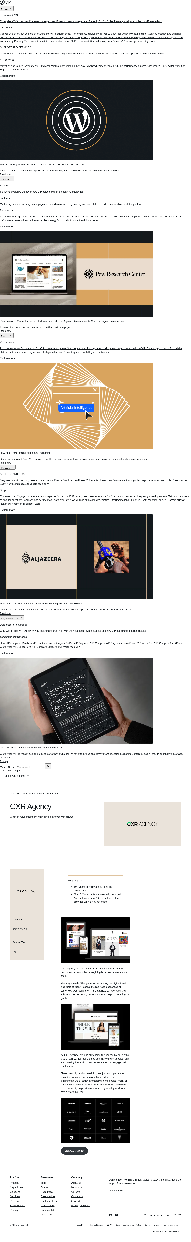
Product (14, 1182)
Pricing (4, 761)
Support (75, 1201)
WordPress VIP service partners (40, 793)
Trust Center (47, 1205)
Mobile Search (8, 767)
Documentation (49, 1210)
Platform (5, 9)
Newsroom (77, 1187)
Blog (43, 1182)
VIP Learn (46, 1214)
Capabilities (16, 1187)
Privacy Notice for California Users (167, 1231)
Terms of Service (96, 1225)
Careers (75, 1192)
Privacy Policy (80, 1225)
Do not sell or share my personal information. (163, 1225)
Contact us (77, 1196)
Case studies (48, 1196)
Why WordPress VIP (10, 618)
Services (15, 1196)
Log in (17, 770)
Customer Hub (49, 1201)
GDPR (109, 1225)
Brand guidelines (80, 1205)
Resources (6, 468)
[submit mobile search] (48, 766)
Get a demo (7, 770)
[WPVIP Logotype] (95, 3)
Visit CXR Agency (74, 1150)
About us (76, 1182)
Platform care (17, 1205)
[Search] (2, 775)
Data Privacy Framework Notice (128, 1225)
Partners (5, 336)
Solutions (5, 179)
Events (44, 1187)
